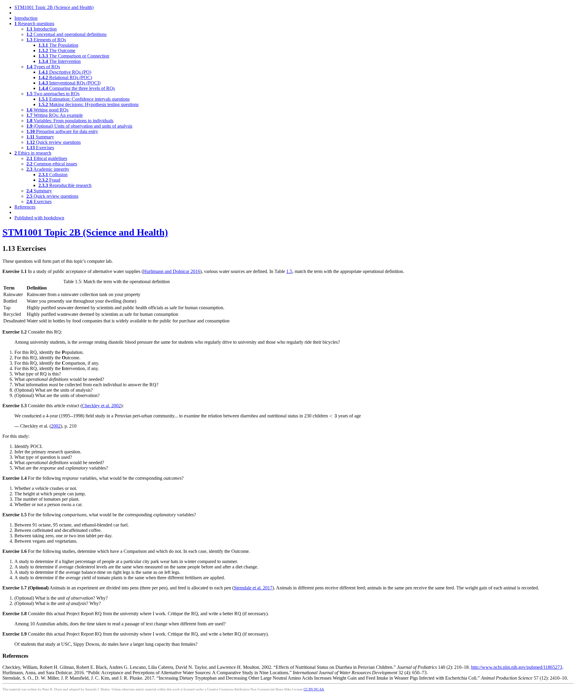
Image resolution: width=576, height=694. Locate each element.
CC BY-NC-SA (314, 689)
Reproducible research (65, 185)
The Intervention (59, 61)
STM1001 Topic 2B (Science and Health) (54, 7)
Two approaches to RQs (53, 93)
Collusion (53, 174)
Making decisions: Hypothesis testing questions (88, 104)
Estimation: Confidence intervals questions (84, 99)
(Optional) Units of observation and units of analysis (79, 126)
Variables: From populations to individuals (69, 120)
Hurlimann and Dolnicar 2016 (171, 271)
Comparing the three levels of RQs (76, 88)
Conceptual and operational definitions (66, 34)
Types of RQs (43, 66)
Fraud (49, 179)
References (24, 206)
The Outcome (56, 50)
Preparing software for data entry (62, 131)
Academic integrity (47, 169)
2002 (56, 426)
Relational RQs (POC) (65, 77)
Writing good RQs (47, 109)
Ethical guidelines (46, 158)
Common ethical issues (51, 163)
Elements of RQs (46, 39)
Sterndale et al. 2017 (253, 587)
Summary (40, 136)
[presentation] (333, 416)
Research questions (34, 23)
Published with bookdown (39, 217)
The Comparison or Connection (73, 55)
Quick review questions (53, 142)
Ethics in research (32, 153)
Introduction (26, 18)
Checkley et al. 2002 (101, 405)
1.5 (289, 271)
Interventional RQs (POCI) (69, 82)
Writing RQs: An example (54, 115)
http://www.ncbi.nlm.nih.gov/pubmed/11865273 (516, 667)
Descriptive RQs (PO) (64, 72)
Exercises (40, 147)
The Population (58, 45)
